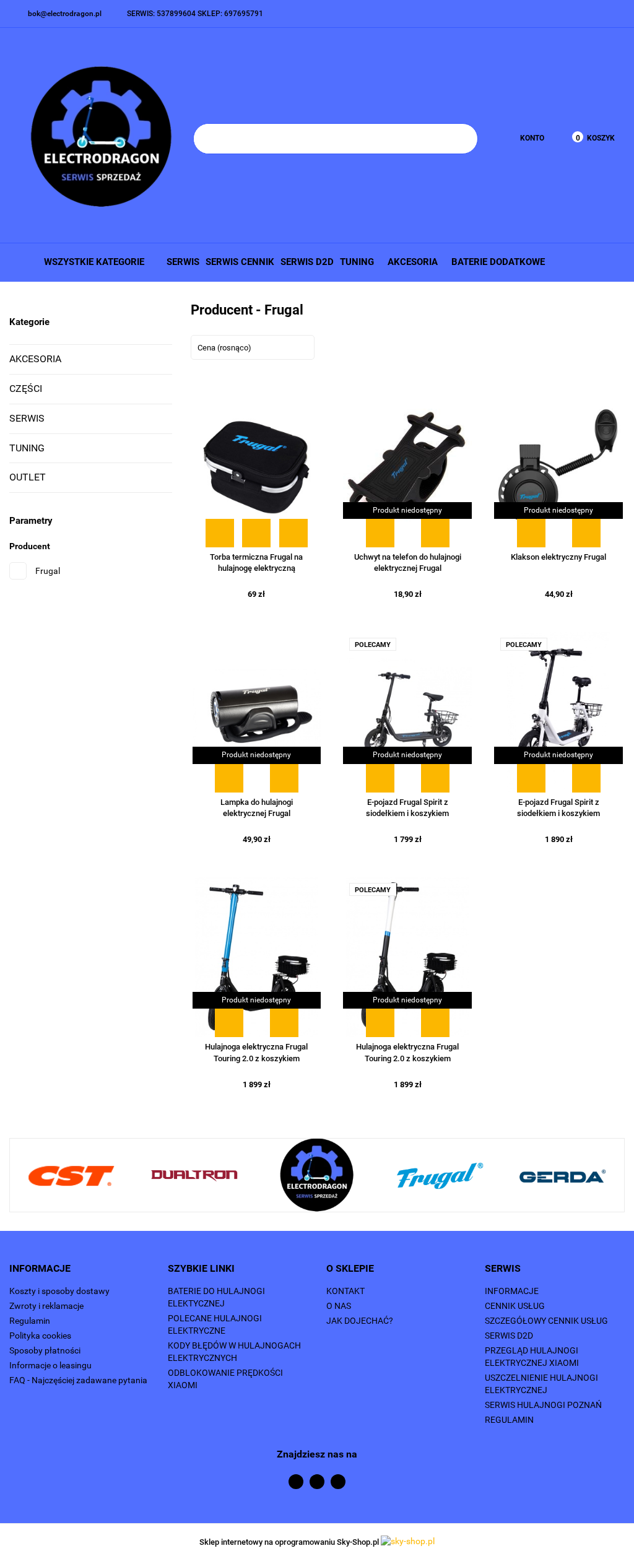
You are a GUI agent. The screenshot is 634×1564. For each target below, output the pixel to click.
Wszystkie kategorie (92, 261)
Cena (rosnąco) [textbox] (224, 347)
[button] (79, 1269)
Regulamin (29, 1321)
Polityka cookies (40, 1335)
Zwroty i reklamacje (46, 1306)
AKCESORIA (414, 261)
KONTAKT (345, 1291)
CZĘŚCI (25, 388)
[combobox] (253, 347)
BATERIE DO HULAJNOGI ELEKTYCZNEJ (216, 1297)
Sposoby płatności (44, 1350)
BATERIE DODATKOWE (498, 261)
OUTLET (27, 477)
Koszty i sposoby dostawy (59, 1291)
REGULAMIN (509, 1420)
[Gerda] (562, 1176)
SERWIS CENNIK (240, 261)
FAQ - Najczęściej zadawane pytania (78, 1380)
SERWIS (183, 261)
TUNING (358, 261)
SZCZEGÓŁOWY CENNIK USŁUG (546, 1321)
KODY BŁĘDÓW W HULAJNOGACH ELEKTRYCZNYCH (234, 1351)
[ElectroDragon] (317, 1176)
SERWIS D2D (307, 261)
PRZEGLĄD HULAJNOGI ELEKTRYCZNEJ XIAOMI (532, 1356)
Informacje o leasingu (50, 1365)
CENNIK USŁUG (515, 1306)
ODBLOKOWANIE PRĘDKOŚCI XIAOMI (225, 1379)
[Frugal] (439, 1176)
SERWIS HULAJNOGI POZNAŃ (543, 1405)
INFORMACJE (512, 1291)
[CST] (71, 1176)
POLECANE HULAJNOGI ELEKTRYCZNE (215, 1324)
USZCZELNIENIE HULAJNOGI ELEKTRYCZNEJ (541, 1384)
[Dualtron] (193, 1176)
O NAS (338, 1306)
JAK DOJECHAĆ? (359, 1321)
